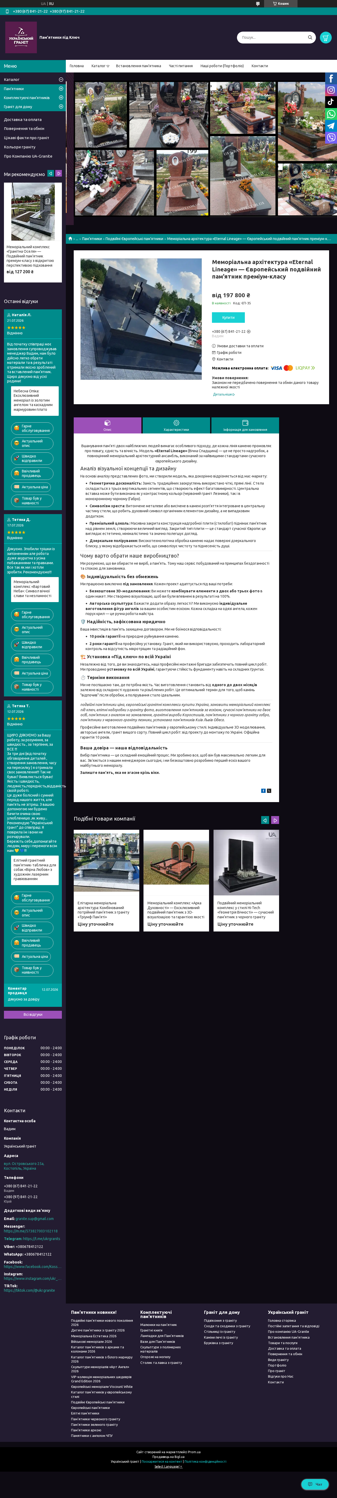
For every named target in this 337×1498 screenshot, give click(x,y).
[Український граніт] (21, 37)
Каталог (99, 66)
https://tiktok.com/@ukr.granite (29, 1290)
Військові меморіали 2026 (91, 1341)
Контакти (260, 66)
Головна (77, 66)
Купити (228, 317)
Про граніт (276, 1371)
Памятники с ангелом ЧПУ (92, 1435)
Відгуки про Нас (280, 1376)
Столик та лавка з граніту (161, 1362)
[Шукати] (310, 37)
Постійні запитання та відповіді (293, 1326)
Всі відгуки (33, 1014)
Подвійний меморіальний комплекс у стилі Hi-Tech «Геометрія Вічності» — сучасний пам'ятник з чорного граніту (245, 910)
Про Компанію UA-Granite (28, 156)
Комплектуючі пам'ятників (27, 98)
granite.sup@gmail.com (35, 1219)
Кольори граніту (19, 147)
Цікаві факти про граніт (26, 137)
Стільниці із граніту (219, 1331)
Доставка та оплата (23, 119)
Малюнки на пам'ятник (158, 1324)
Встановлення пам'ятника (138, 66)
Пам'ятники (92, 239)
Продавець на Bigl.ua (168, 1456)
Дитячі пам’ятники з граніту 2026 (98, 1330)
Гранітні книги (151, 1330)
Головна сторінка (282, 1320)
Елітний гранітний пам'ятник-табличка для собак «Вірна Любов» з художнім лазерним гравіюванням (35, 869)
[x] (269, 791)
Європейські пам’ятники (90, 1407)
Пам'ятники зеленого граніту (94, 1424)
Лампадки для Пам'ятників (162, 1336)
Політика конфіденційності (205, 1461)
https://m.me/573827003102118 (31, 1231)
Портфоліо (277, 1365)
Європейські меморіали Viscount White (102, 1386)
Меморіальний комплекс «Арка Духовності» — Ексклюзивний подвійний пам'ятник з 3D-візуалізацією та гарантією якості (175, 910)
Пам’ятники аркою (86, 1430)
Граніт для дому (18, 107)
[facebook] (263, 791)
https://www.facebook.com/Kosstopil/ (33, 1267)
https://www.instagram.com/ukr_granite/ (33, 1278)
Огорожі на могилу (155, 1357)
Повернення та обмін (24, 128)
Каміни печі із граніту (221, 1337)
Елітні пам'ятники (85, 1413)
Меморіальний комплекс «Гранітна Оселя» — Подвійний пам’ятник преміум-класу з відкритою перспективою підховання (30, 256)
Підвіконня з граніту (220, 1320)
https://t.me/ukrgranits (41, 1239)
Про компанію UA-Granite (288, 1331)
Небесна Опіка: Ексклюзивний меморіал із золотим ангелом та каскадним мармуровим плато (33, 400)
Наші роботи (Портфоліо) (222, 66)
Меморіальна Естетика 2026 (93, 1336)
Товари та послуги (283, 1343)
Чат (319, 1484)
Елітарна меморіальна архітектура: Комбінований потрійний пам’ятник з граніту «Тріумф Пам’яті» (103, 910)
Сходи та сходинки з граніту (227, 1326)
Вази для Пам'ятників (157, 1341)
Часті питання (181, 66)
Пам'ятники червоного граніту (95, 1419)
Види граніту (278, 1360)
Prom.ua (194, 1452)
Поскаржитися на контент (162, 1461)
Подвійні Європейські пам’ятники (134, 239)
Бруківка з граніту (218, 1343)
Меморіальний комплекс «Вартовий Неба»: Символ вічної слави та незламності (32, 589)
